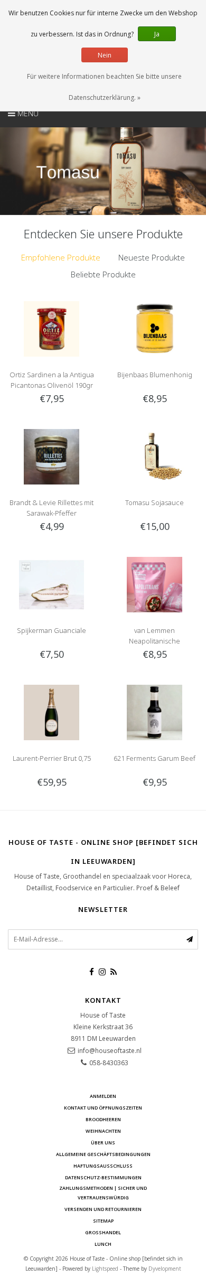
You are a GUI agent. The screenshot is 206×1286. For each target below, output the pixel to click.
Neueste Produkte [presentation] (151, 257)
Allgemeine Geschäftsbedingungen (103, 1154)
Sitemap (103, 1220)
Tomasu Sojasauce (154, 502)
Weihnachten (103, 1130)
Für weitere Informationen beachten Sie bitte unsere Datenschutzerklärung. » (104, 87)
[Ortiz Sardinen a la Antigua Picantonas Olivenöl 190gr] (51, 328)
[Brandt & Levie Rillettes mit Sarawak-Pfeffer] (51, 456)
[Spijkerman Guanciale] (51, 584)
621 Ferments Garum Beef (154, 758)
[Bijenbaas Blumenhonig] (154, 328)
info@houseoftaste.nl (110, 1050)
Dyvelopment (164, 1268)
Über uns (103, 1142)
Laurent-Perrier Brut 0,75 (52, 758)
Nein (104, 55)
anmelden (103, 1096)
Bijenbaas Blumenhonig (154, 374)
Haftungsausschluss (103, 1165)
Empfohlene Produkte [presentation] (60, 257)
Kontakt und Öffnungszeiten (103, 1107)
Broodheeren (103, 1119)
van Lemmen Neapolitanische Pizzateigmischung (155, 641)
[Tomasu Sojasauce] (154, 456)
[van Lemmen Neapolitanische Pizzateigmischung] (154, 584)
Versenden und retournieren (103, 1209)
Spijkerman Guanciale (51, 630)
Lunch (103, 1244)
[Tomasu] (103, 171)
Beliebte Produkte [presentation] (103, 274)
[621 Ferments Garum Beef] (154, 711)
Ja (157, 34)
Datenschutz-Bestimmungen (103, 1177)
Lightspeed (105, 1268)
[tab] (60, 257)
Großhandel (103, 1232)
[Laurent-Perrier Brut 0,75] (51, 711)
